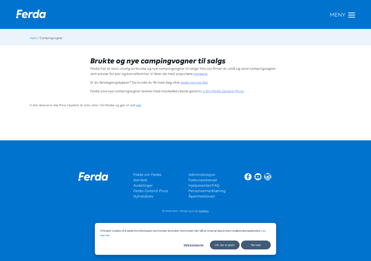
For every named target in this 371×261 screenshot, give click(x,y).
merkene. (200, 74)
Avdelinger (143, 186)
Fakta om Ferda (147, 175)
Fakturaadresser (202, 180)
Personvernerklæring (207, 191)
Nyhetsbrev (143, 196)
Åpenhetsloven (201, 196)
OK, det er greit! (225, 245)
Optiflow (204, 211)
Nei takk (256, 245)
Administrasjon (201, 175)
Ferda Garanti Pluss (150, 191)
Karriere (140, 180)
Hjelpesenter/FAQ (204, 186)
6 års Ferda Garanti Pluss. (223, 91)
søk (138, 105)
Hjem (33, 38)
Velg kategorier (194, 245)
